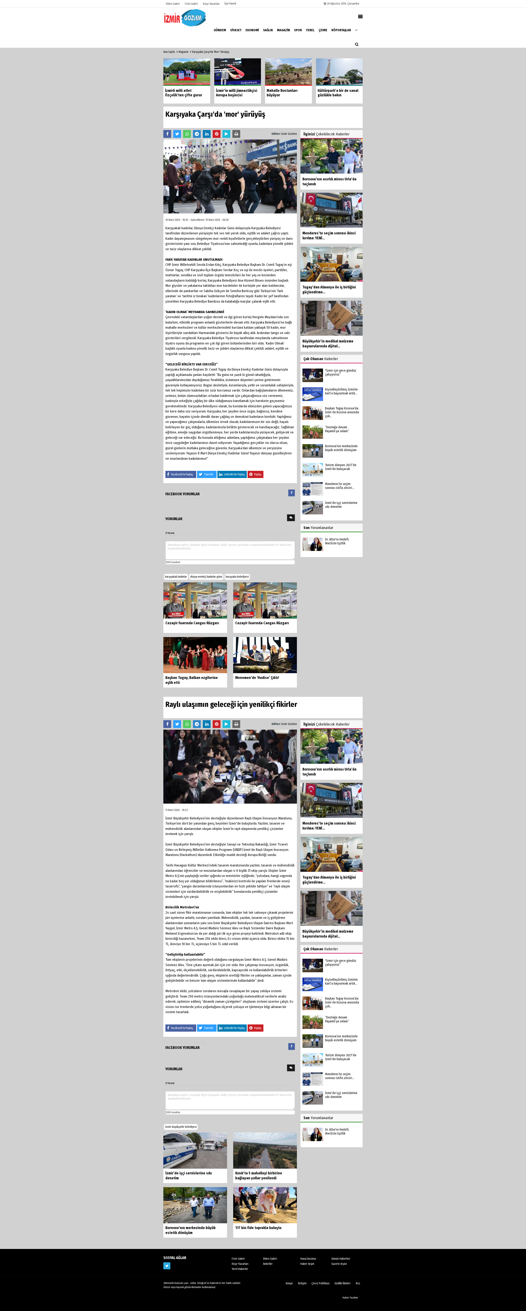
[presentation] (291, 493)
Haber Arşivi (307, 1264)
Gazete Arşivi (339, 1264)
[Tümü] (356, 29)
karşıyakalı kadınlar (176, 576)
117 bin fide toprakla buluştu (258, 1228)
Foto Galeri (238, 1258)
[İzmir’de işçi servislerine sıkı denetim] (195, 1150)
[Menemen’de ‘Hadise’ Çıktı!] (265, 655)
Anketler (268, 1264)
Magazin (183, 52)
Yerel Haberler (240, 1269)
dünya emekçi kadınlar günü (206, 576)
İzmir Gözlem (289, 134)
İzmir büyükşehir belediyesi (181, 1127)
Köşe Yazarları (240, 1264)
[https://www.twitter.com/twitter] (166, 1265)
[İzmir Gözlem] (186, 17)
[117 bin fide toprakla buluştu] (265, 1205)
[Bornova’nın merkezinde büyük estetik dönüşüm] (195, 1205)
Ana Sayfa (169, 52)
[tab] (291, 493)
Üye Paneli (230, 3)
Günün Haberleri (340, 1258)
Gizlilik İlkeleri (342, 1283)
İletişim (302, 1283)
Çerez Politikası (320, 1283)
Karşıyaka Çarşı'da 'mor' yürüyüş (210, 52)
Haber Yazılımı (350, 1297)
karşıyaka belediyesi (237, 576)
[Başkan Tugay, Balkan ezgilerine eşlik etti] (195, 655)
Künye (289, 1283)
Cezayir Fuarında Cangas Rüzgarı (192, 623)
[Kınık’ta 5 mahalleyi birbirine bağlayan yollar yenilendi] (265, 1150)
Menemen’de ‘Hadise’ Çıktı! (257, 677)
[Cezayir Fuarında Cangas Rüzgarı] (195, 600)
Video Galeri (270, 1258)
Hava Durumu (308, 1258)
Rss (358, 1283)
